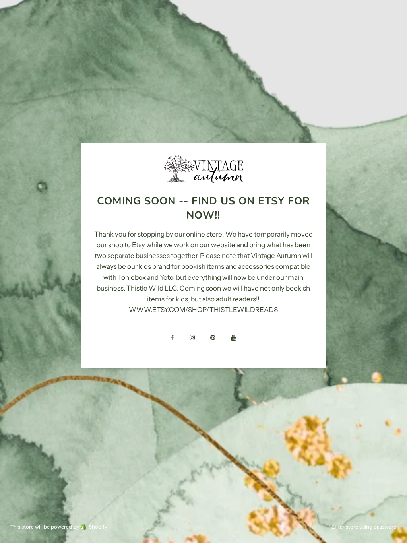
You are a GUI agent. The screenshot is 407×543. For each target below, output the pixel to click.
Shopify (98, 527)
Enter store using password (364, 527)
